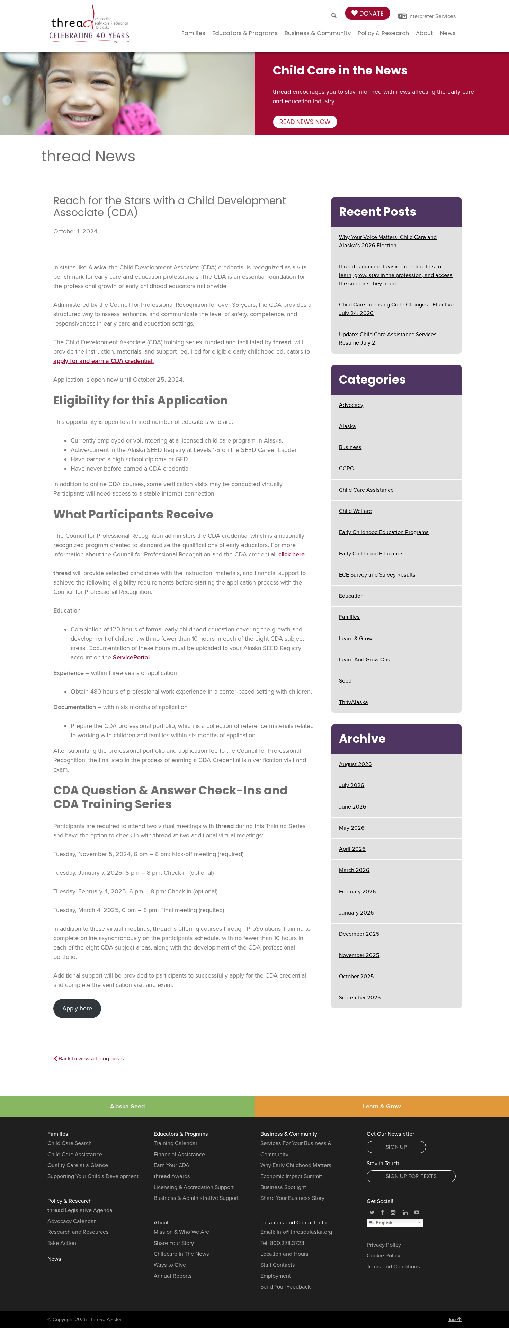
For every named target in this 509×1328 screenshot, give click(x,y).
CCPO (346, 468)
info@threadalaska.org (304, 1232)
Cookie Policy (383, 1255)
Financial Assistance (179, 1154)
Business (350, 447)
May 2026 (352, 828)
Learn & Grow (355, 638)
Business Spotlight (283, 1187)
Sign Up (396, 1147)
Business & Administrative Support (196, 1198)
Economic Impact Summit (291, 1176)
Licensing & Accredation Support (194, 1187)
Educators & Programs (245, 33)
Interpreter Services (431, 16)
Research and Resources (78, 1232)
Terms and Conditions (393, 1266)
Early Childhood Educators (371, 553)
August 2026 (355, 764)
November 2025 (359, 955)
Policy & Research (383, 33)
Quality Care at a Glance (77, 1165)
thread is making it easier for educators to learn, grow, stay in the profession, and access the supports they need (396, 275)
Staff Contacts (277, 1265)
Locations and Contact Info (293, 1222)
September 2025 (360, 997)
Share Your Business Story (292, 1198)
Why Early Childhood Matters (295, 1165)
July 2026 (351, 785)
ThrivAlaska (353, 702)
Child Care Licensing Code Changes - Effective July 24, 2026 (396, 309)
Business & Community (318, 33)
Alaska (347, 426)
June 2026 (352, 806)
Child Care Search (69, 1143)
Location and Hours (284, 1253)
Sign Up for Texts (411, 1176)
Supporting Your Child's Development (93, 1176)
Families (193, 33)
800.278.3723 (287, 1243)
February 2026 (357, 891)
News (448, 33)
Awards (172, 1176)
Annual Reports (173, 1276)
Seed (345, 680)
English (383, 1222)
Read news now (305, 121)
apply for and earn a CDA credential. (103, 361)
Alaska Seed (127, 1106)
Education (351, 595)
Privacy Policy (384, 1244)
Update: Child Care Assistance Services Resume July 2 (388, 338)
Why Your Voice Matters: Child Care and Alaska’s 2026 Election (388, 241)
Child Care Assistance (366, 490)
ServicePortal (131, 657)
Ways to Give (170, 1265)
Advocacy (351, 405)
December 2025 (359, 933)
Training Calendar (175, 1143)
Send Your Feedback (285, 1286)
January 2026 (356, 912)
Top (452, 1319)
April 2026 (352, 849)
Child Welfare (355, 511)
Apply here (77, 1008)
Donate (371, 13)
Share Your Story (174, 1243)
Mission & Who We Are (181, 1232)
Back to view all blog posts (90, 1058)
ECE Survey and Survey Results (377, 574)
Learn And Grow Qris (364, 659)
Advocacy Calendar (71, 1221)
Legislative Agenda (80, 1210)
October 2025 (356, 976)
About (424, 33)
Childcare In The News (181, 1253)
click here (291, 554)
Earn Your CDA (171, 1165)
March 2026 (354, 870)
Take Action (61, 1243)
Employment (275, 1276)
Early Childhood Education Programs (384, 532)
